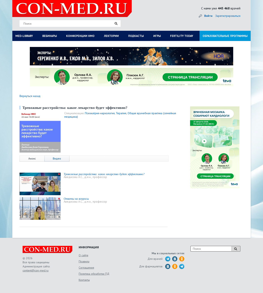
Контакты (84, 280)
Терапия (121, 113)
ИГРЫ (157, 36)
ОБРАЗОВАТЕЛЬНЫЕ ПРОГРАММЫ (225, 36)
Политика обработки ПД (94, 274)
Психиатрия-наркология (100, 113)
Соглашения (86, 267)
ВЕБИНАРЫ (49, 36)
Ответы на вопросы (76, 199)
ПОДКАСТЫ (136, 36)
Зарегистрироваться (227, 16)
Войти (208, 15)
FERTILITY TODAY (181, 36)
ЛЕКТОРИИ (111, 36)
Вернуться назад (30, 96)
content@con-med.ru (35, 270)
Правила (84, 261)
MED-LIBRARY (24, 36)
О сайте (83, 255)
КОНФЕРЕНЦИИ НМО (80, 36)
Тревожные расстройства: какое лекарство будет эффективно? (104, 174)
